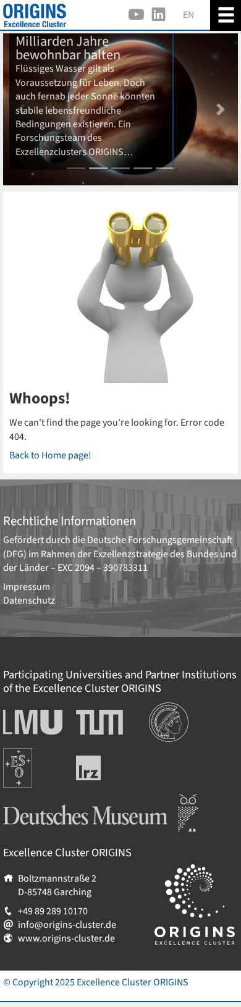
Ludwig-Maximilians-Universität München (29, 722)
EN (188, 15)
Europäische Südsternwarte (34, 761)
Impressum (26, 587)
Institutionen (176, 709)
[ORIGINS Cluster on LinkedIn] (158, 15)
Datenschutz (29, 600)
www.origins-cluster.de (66, 938)
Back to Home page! (50, 455)
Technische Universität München (99, 722)
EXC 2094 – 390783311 (102, 568)
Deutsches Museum (43, 800)
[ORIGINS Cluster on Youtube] (136, 15)
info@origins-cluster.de (67, 925)
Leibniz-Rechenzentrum (109, 768)
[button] (220, 109)
